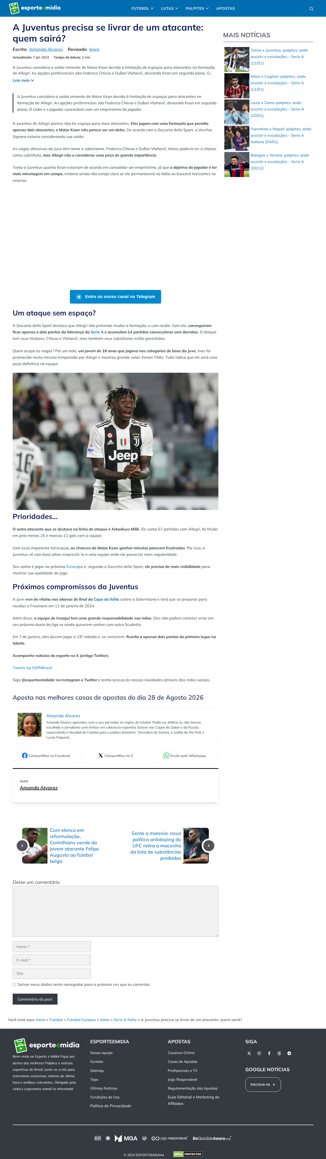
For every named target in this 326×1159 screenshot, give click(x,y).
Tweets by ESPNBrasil (32, 667)
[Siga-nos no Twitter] (249, 1053)
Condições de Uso (105, 1097)
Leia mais (21, 80)
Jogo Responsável (182, 1079)
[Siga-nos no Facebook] (269, 1053)
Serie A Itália (125, 1019)
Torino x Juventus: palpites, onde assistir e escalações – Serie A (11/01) (279, 56)
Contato (96, 1061)
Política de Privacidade (110, 1105)
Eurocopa (74, 566)
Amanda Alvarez (39, 788)
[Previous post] (22, 846)
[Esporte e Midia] (35, 8)
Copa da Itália (106, 599)
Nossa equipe (101, 1052)
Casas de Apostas (182, 1061)
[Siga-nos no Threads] (279, 1053)
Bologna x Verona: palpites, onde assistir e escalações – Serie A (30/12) (280, 161)
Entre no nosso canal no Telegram (119, 296)
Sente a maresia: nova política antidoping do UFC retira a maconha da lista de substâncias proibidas (155, 845)
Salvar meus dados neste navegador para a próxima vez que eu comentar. (84, 984)
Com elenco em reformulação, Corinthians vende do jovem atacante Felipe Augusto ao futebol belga (74, 845)
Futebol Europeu (81, 1019)
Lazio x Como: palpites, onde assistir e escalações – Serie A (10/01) (277, 109)
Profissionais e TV (182, 1070)
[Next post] (209, 846)
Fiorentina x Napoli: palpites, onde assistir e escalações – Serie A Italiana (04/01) (281, 135)
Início (40, 1019)
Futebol (56, 1019)
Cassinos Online (181, 1052)
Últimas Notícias (103, 1088)
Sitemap (97, 1070)
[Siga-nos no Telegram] (289, 1053)
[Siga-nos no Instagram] (259, 1053)
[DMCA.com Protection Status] (188, 1155)
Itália (104, 1019)
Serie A (97, 332)
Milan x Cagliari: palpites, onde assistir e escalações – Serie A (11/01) (278, 83)
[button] (311, 8)
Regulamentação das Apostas (192, 1088)
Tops (94, 1079)
